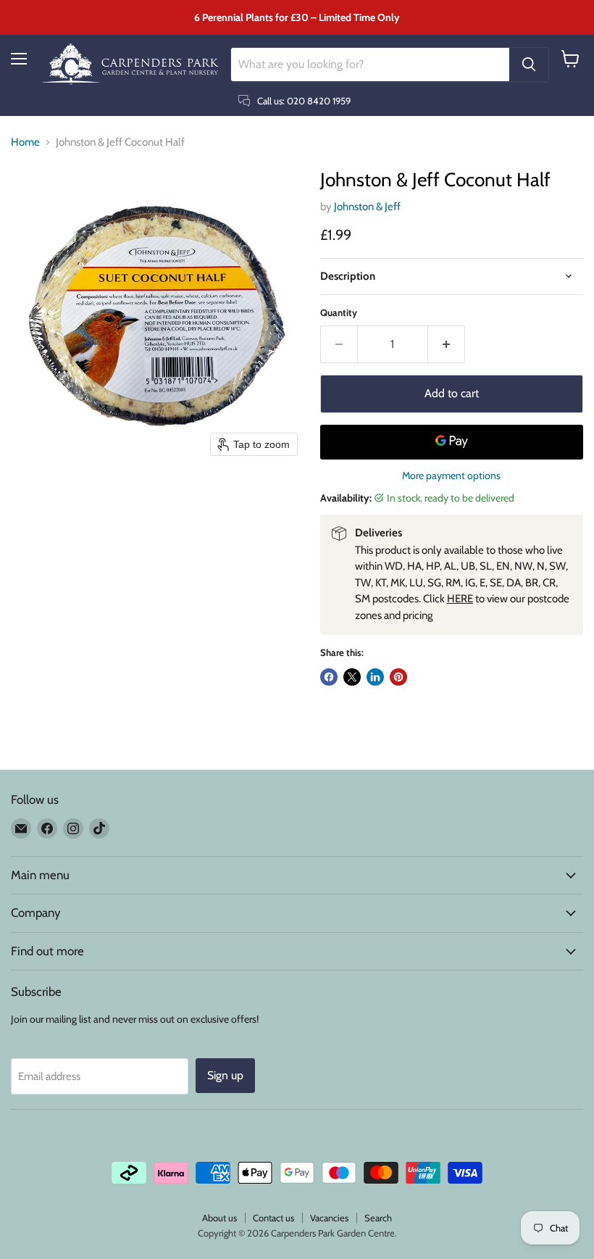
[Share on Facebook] (329, 677)
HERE (460, 598)
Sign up (225, 1075)
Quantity (338, 312)
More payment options (451, 475)
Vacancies (329, 1217)
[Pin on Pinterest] (398, 677)
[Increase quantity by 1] (446, 344)
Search (378, 1217)
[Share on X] (352, 677)
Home (25, 142)
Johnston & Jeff (367, 206)
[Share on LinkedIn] (375, 677)
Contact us (273, 1217)
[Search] (528, 64)
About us (219, 1217)
